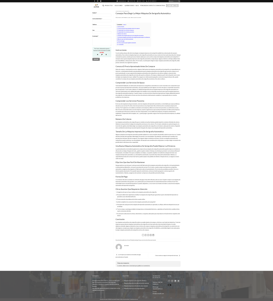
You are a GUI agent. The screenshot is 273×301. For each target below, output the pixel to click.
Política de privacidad (124, 299)
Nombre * (94, 12)
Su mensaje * (95, 36)
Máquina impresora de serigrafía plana (134, 288)
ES (169, 285)
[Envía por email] (148, 235)
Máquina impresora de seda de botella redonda (136, 283)
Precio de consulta (172, 5)
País (93, 30)
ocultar (124, 24)
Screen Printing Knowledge (132, 240)
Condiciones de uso (134, 299)
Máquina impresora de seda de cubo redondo (136, 286)
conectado (132, 265)
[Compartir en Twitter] (145, 235)
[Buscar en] (103, 5)
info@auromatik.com (158, 293)
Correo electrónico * (97, 18)
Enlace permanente (152, 240)
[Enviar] (179, 1)
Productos (108, 5)
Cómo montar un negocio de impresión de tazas (166, 255)
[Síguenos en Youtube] (178, 281)
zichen (139, 17)
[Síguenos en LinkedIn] (175, 281)
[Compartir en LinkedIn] (153, 235)
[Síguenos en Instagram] (172, 281)
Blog (137, 5)
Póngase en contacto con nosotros (152, 5)
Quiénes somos (129, 5)
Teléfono (94, 24)
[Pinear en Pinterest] (151, 235)
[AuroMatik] (96, 6)
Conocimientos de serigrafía (122, 11)
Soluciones (118, 5)
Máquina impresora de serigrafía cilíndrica (135, 280)
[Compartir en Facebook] (143, 235)
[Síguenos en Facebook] (169, 281)
